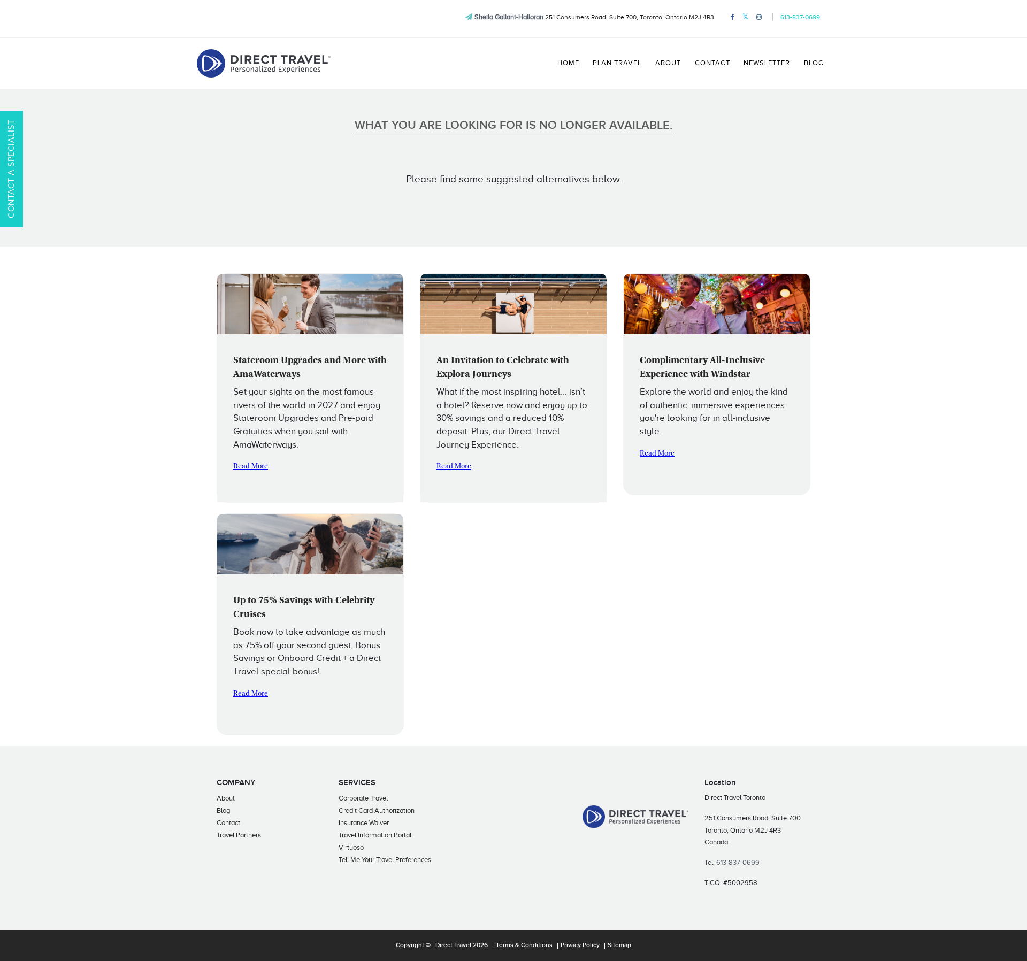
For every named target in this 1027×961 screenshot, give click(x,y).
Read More (250, 467)
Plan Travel (617, 63)
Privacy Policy (580, 945)
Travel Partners (239, 835)
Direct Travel (453, 945)
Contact (712, 63)
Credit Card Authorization (377, 810)
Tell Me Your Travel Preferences (385, 860)
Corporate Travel (363, 798)
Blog (814, 63)
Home (568, 63)
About (668, 63)
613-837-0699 (800, 17)
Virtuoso (351, 847)
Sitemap (619, 945)
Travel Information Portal (375, 835)
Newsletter (767, 63)
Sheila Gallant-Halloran (508, 17)
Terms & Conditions (524, 945)
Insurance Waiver (364, 823)
